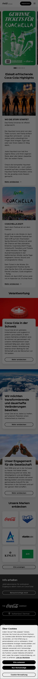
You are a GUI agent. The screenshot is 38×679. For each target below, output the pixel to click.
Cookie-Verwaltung (19, 675)
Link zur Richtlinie (23, 657)
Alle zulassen (19, 662)
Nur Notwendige (19, 668)
